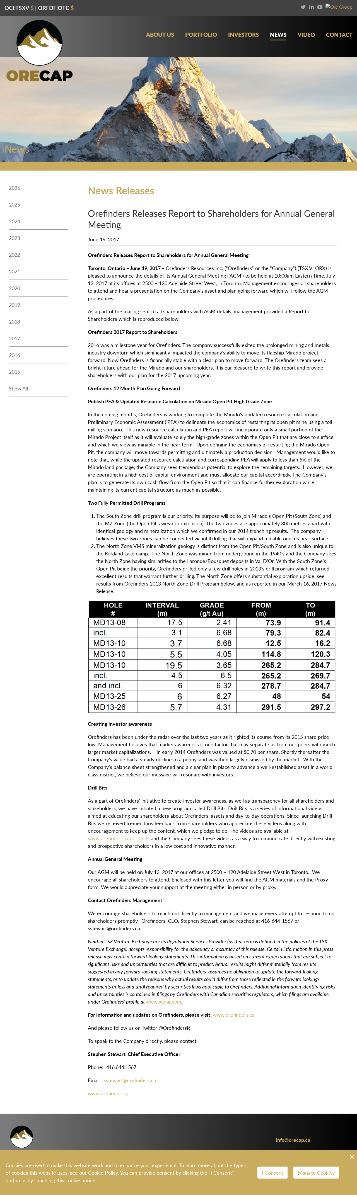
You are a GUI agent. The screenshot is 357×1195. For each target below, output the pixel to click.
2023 (14, 237)
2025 (14, 204)
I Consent (272, 1172)
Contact (339, 34)
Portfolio (201, 34)
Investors (243, 34)
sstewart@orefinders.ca (130, 1080)
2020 (14, 288)
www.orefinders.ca (234, 1014)
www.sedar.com (163, 1001)
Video (306, 34)
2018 (14, 321)
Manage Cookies (316, 1172)
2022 (14, 254)
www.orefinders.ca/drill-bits (118, 838)
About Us (160, 34)
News (278, 34)
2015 (14, 371)
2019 (14, 304)
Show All (18, 388)
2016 (14, 354)
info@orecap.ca (293, 1139)
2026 (14, 187)
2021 (14, 271)
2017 (14, 338)
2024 (14, 221)
